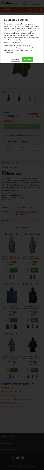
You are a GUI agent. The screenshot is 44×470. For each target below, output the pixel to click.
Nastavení (15, 59)
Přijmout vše (27, 59)
